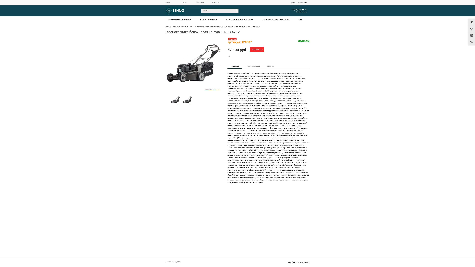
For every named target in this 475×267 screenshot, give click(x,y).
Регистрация (302, 2)
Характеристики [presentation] (252, 66)
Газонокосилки (199, 26)
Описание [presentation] (235, 66)
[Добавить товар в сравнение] (228, 56)
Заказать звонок (301, 12)
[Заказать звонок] (471, 42)
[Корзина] (471, 22)
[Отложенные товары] (471, 28)
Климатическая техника (179, 19)
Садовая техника (208, 19)
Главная (168, 26)
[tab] (234, 66)
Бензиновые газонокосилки (216, 26)
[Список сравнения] (471, 35)
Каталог (175, 26)
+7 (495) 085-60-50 (299, 10)
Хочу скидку (257, 49)
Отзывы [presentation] (270, 66)
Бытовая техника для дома (275, 19)
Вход (293, 2)
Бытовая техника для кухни (239, 19)
